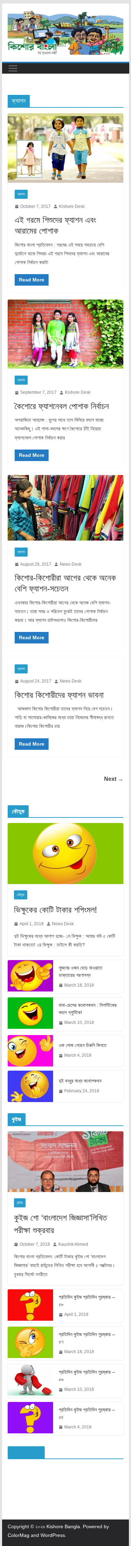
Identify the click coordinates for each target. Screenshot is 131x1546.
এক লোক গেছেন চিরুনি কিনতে (83, 1045)
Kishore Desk (72, 206)
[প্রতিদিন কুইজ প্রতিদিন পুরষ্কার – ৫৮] (30, 1306)
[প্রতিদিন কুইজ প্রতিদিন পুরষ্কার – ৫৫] (30, 1418)
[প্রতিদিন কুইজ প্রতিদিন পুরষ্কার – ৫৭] (30, 1343)
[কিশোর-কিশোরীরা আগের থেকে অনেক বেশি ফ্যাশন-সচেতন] (66, 508)
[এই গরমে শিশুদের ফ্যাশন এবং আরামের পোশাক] (66, 147)
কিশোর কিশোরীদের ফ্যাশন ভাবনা (59, 695)
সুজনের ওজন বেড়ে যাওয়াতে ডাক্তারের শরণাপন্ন (80, 971)
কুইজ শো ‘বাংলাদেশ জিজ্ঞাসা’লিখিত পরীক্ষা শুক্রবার (60, 1224)
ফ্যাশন (21, 194)
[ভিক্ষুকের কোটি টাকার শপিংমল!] (66, 853)
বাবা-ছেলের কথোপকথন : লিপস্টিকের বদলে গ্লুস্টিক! (88, 1008)
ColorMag (18, 1535)
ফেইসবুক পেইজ (26, 1452)
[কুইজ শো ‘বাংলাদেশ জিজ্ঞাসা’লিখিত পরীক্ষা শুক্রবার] (66, 1161)
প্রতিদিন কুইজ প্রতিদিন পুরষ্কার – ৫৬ (87, 1375)
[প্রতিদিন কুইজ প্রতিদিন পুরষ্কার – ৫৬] (30, 1381)
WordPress (53, 1535)
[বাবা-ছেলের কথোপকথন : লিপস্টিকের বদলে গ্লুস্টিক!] (30, 1014)
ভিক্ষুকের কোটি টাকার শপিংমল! (55, 909)
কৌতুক (20, 895)
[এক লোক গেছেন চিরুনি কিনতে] (30, 1050)
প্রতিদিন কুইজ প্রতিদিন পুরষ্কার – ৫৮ (87, 1300)
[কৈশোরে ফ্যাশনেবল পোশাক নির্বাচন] (66, 334)
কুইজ (20, 1203)
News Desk (70, 564)
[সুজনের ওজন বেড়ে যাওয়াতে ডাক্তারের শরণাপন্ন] (30, 977)
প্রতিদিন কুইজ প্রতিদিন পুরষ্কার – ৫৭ (87, 1338)
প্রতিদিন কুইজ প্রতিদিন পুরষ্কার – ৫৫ (87, 1413)
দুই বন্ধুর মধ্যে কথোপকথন (80, 1081)
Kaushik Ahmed (73, 1244)
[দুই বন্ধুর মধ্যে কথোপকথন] (30, 1086)
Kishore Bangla (63, 1526)
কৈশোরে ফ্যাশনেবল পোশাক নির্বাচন (62, 406)
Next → (113, 779)
